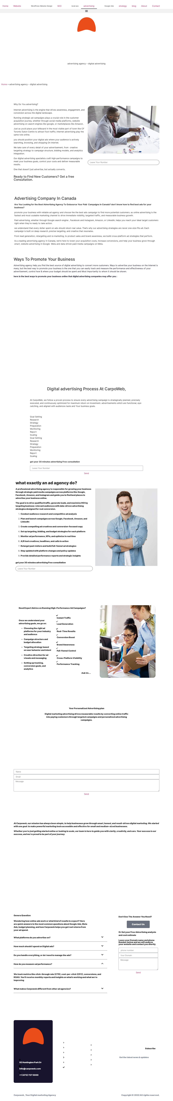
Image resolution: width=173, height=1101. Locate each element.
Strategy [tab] (34, 422)
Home (5, 6)
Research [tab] (34, 419)
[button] (86, 11)
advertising (89, 6)
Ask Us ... (86, 673)
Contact (156, 6)
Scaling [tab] (33, 435)
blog (134, 6)
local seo (75, 6)
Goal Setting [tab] (36, 416)
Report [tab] (33, 432)
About (144, 6)
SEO (59, 6)
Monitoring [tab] (35, 429)
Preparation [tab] (35, 426)
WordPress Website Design (41, 6)
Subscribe (150, 1048)
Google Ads (109, 6)
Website (17, 6)
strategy (123, 6)
